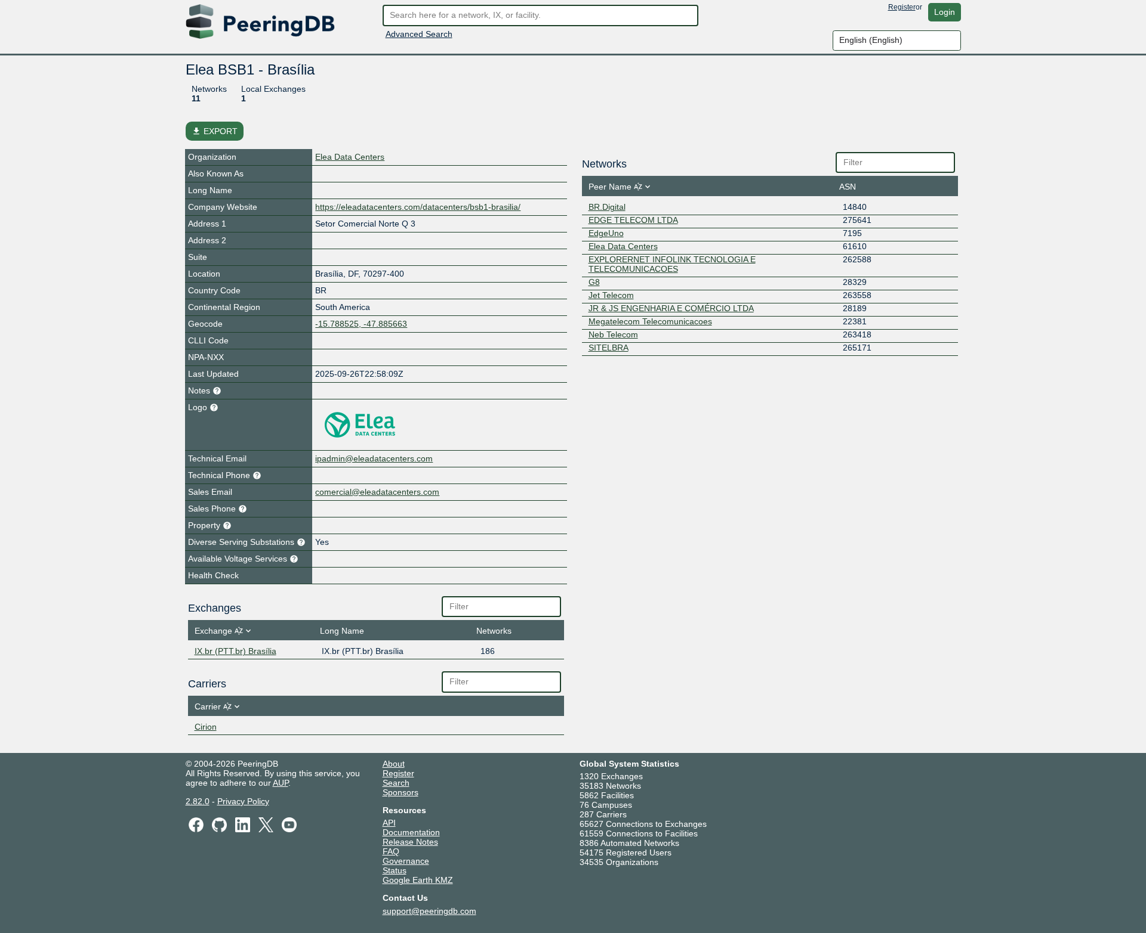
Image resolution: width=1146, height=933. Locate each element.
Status (394, 870)
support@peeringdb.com (429, 911)
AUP (280, 783)
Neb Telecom (613, 334)
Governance (406, 861)
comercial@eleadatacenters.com (377, 492)
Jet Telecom (611, 295)
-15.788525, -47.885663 (361, 323)
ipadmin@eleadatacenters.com (374, 458)
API (389, 822)
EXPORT (215, 131)
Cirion (206, 726)
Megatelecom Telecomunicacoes (650, 321)
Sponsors (400, 792)
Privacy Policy (243, 801)
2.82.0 (198, 801)
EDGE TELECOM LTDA (633, 220)
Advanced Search (419, 34)
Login (944, 12)
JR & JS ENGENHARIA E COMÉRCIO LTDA (671, 308)
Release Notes (410, 842)
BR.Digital (607, 207)
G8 (594, 282)
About (394, 763)
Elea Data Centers (349, 157)
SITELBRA (609, 347)
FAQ (391, 851)
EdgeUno (606, 233)
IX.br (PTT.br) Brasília (235, 651)
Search (396, 783)
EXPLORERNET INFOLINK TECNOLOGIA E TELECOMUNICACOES (672, 264)
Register (902, 7)
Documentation (411, 832)
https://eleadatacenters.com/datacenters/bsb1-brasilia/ (417, 207)
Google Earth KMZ (418, 880)
